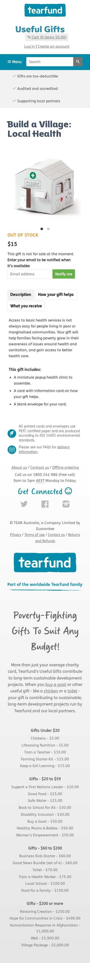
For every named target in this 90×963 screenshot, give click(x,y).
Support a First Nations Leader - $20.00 (45, 787)
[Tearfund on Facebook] (45, 505)
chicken (51, 691)
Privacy (15, 535)
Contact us (39, 467)
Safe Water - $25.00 (45, 801)
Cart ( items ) (49, 37)
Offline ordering (65, 467)
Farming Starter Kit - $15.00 (45, 759)
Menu (16, 62)
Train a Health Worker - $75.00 (45, 877)
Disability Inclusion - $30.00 (45, 814)
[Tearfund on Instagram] (66, 505)
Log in (29, 46)
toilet (72, 691)
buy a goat (56, 684)
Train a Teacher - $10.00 (45, 752)
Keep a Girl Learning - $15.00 (45, 766)
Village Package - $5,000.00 (45, 945)
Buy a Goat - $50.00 (45, 821)
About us (19, 467)
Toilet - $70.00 (45, 870)
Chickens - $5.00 (45, 738)
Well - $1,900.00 (45, 938)
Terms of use (34, 535)
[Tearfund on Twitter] (24, 505)
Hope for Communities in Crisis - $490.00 (45, 918)
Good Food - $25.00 (45, 794)
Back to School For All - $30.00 (45, 807)
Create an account (54, 46)
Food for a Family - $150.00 (45, 891)
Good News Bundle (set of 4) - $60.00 (45, 863)
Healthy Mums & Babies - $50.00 (45, 828)
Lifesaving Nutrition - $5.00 (45, 745)
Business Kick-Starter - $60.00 (45, 856)
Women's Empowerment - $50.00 (45, 835)
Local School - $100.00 (45, 884)
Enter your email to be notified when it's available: (41, 260)
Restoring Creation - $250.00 (45, 911)
